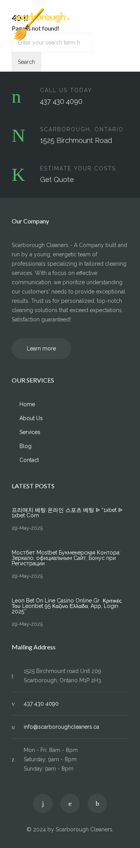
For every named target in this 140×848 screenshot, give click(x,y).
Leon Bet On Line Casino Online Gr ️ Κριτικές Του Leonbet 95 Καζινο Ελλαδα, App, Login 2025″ (67, 606)
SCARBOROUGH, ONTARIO (82, 129)
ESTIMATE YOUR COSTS (78, 168)
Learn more (41, 348)
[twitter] (42, 803)
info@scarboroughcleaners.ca (61, 727)
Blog (25, 446)
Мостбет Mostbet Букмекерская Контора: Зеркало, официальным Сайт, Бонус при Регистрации (66, 557)
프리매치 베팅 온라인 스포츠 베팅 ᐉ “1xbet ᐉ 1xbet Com (67, 512)
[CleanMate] (64, 24)
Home (27, 404)
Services (29, 432)
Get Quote (57, 179)
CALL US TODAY (66, 90)
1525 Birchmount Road (76, 140)
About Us (31, 418)
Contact (29, 460)
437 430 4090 (61, 101)
